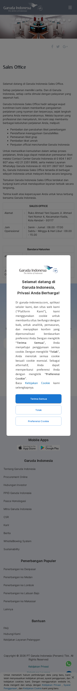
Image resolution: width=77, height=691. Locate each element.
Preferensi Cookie (38, 420)
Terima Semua (38, 398)
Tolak (38, 409)
